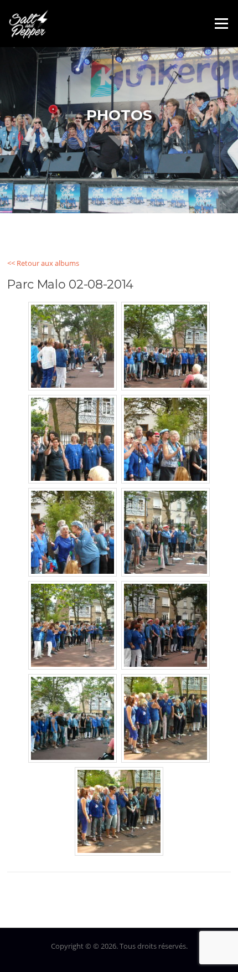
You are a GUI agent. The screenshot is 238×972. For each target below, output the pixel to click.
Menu (221, 23)
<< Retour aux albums (43, 263)
